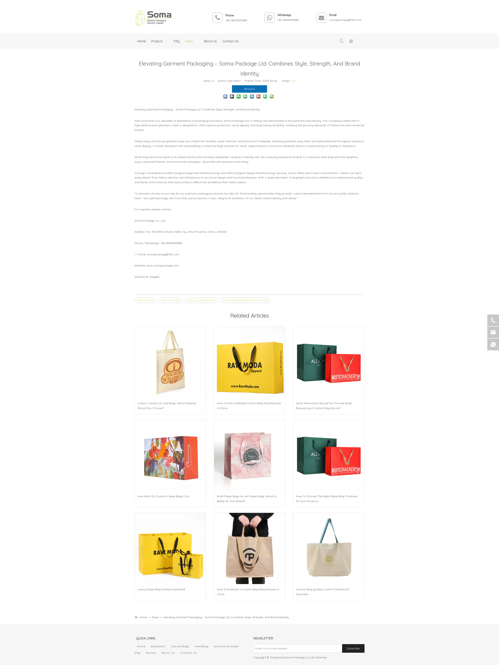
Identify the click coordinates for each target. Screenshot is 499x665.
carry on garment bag (201, 300)
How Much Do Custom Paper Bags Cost (163, 496)
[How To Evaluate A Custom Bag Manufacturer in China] (249, 548)
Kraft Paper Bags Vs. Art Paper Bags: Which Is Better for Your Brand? (246, 499)
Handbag (201, 646)
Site (293, 81)
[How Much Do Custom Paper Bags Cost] (170, 455)
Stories (151, 652)
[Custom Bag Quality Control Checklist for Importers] (328, 548)
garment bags (170, 300)
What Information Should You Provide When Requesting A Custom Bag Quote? (324, 405)
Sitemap (321, 657)
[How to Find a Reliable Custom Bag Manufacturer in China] (249, 362)
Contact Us (188, 652)
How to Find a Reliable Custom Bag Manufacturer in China (249, 405)
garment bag (145, 300)
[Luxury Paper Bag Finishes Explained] (170, 548)
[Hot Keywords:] (341, 41)
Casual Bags (180, 646)
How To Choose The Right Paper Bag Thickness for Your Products (327, 499)
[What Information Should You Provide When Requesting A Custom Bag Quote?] (328, 362)
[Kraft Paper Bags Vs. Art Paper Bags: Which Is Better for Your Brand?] (249, 455)
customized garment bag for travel (245, 300)
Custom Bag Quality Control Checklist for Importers (322, 592)
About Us (168, 652)
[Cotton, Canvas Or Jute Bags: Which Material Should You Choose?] (170, 362)
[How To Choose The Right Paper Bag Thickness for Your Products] (328, 455)
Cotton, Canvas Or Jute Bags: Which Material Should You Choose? (167, 405)
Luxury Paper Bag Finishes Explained (161, 589)
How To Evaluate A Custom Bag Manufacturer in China (248, 592)
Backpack (158, 646)
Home (141, 646)
